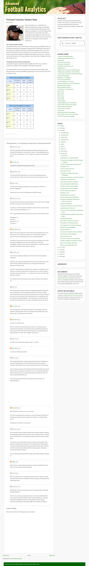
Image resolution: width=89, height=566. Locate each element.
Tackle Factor (61, 110)
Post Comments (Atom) (16, 558)
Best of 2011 (61, 95)
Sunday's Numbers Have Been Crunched (71, 240)
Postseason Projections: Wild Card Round (71, 232)
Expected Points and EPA (64, 85)
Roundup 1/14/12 (64, 193)
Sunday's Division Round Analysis (69, 186)
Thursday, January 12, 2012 (15, 253)
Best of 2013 (61, 91)
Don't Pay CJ (61, 60)
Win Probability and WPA (64, 87)
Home (29, 555)
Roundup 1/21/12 (64, 166)
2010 (60, 249)
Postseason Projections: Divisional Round (21, 19)
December (63, 133)
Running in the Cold (65, 171)
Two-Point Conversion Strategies (66, 116)
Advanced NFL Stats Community (66, 278)
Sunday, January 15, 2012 (14, 488)
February (63, 151)
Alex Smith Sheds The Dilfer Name (69, 184)
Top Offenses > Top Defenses (65, 89)
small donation (67, 295)
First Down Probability (63, 76)
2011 (60, 247)
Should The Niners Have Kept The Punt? (70, 164)
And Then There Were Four (67, 169)
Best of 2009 (61, 99)
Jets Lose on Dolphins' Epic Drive (68, 243)
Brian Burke (14, 229)
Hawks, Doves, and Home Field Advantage (69, 70)
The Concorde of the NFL (64, 79)
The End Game (61, 101)
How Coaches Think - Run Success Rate (68, 114)
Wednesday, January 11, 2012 (15, 148)
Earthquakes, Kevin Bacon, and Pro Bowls (68, 72)
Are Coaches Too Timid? (64, 108)
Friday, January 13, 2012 (14, 430)
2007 (60, 256)
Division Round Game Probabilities (69, 197)
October (63, 137)
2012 (60, 130)
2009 (60, 252)
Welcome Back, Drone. (66, 236)
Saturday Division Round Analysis (69, 188)
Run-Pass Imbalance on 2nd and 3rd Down (69, 83)
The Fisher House (77, 295)
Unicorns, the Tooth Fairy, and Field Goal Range (70, 74)
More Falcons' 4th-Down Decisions (69, 220)
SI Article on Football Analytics (65, 56)
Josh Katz (14, 162)
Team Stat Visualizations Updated (69, 182)
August (63, 142)
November (64, 135)
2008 (60, 254)
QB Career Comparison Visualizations (70, 238)
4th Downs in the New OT (64, 64)
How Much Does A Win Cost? (67, 208)
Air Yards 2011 (64, 155)
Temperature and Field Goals (68, 179)
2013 (60, 128)
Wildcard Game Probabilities (67, 227)
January (63, 153)
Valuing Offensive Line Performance (67, 103)
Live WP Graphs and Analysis (68, 190)
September (64, 139)
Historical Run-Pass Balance (65, 106)
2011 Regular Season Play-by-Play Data (70, 225)
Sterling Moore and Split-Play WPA (69, 158)
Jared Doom (15, 306)
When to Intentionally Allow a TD (66, 58)
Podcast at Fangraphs (66, 203)
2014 (60, 126)
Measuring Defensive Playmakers (66, 112)
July (62, 144)
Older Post (52, 555)
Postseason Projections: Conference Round (71, 177)
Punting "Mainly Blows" (66, 218)
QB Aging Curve (62, 68)
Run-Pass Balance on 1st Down (66, 81)
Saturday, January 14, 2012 (15, 474)
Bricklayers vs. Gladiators (64, 77)
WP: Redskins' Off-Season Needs (69, 223)
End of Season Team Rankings (68, 234)
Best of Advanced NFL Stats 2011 (68, 245)
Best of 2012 (61, 93)
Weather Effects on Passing (67, 195)
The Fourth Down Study (64, 62)
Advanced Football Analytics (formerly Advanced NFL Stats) (24, 564)
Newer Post (6, 555)
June (62, 146)
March (62, 149)
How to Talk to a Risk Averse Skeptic (67, 104)
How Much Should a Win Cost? (65, 66)
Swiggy (13, 461)
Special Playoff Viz (65, 229)
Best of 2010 (61, 97)
